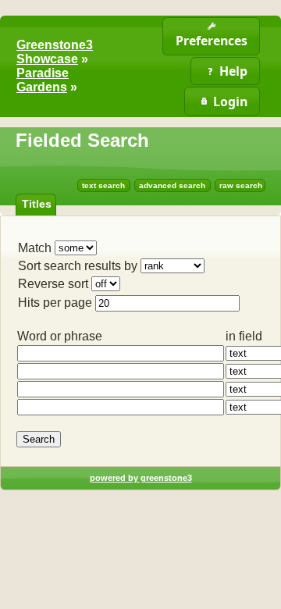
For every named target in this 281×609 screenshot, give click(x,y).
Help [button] (233, 71)
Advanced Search (172, 185)
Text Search (103, 185)
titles (37, 204)
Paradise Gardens (42, 80)
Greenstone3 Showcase (54, 52)
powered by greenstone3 (141, 478)
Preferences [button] (211, 40)
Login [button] (230, 101)
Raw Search (240, 185)
